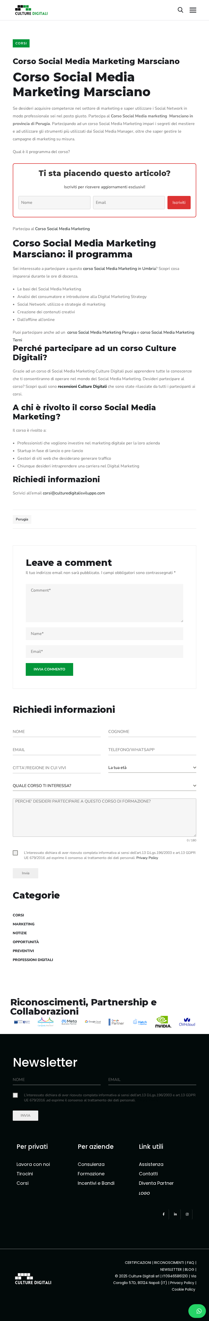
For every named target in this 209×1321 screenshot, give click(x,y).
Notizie (20, 933)
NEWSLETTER (171, 1269)
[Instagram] (187, 1214)
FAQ (190, 1262)
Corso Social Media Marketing (62, 229)
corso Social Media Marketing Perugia (101, 332)
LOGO (144, 1193)
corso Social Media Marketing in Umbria (119, 268)
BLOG (189, 1269)
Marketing (23, 924)
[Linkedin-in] (175, 1214)
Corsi (21, 43)
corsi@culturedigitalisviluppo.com (74, 493)
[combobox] (152, 768)
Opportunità (26, 942)
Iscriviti (179, 202)
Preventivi (23, 951)
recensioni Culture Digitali (82, 386)
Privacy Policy (182, 1282)
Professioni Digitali (33, 959)
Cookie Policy (184, 1289)
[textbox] (150, 767)
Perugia (22, 519)
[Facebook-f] (164, 1214)
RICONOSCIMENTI (169, 1262)
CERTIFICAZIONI (138, 1262)
